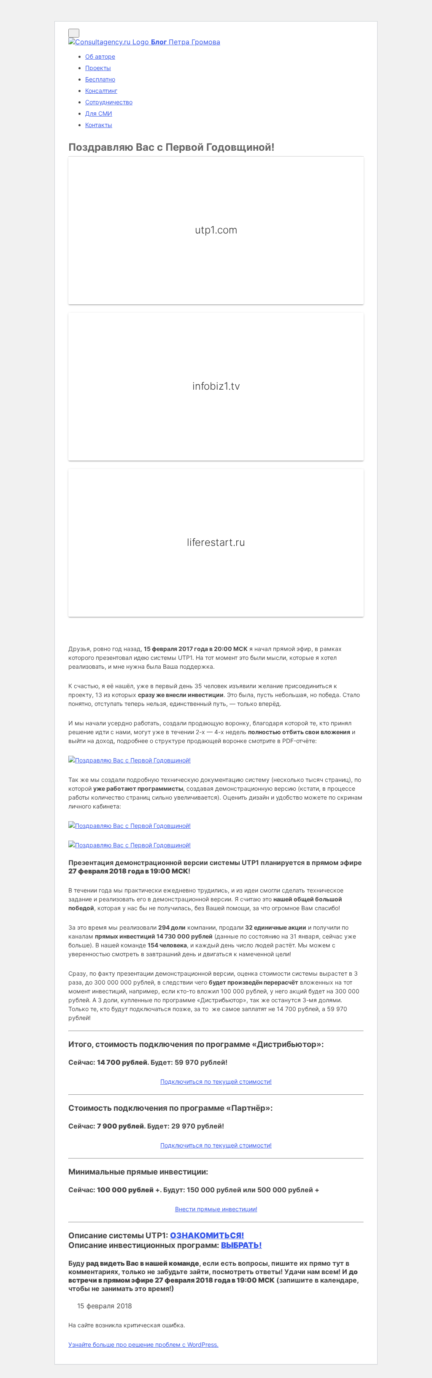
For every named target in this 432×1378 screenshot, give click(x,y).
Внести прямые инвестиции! (216, 1209)
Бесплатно (100, 79)
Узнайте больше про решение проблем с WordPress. (143, 1344)
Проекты (98, 67)
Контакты (98, 124)
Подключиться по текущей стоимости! (216, 1081)
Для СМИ (98, 113)
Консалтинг (101, 90)
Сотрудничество (108, 102)
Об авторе (100, 56)
